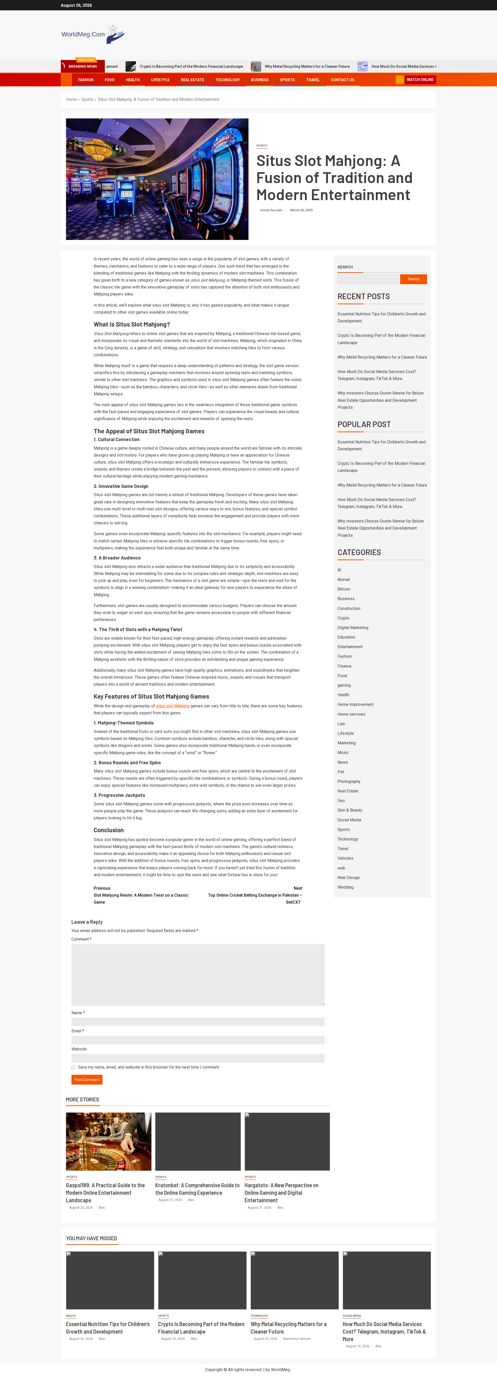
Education (346, 637)
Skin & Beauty (350, 810)
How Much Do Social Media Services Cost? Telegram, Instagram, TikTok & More (400, 66)
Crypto (343, 618)
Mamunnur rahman (297, 1339)
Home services (351, 714)
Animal (344, 579)
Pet (341, 771)
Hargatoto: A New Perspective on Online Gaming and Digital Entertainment (282, 1193)
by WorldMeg (278, 1369)
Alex (102, 1207)
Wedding (346, 887)
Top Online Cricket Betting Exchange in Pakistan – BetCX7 (255, 895)
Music (343, 752)
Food (110, 80)
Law (341, 723)
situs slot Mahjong (172, 706)
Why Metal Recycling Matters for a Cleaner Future (267, 66)
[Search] (391, 80)
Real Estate (192, 80)
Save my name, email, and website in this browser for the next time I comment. (149, 1067)
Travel (313, 80)
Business (260, 80)
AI (339, 570)
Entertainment (350, 646)
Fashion (85, 80)
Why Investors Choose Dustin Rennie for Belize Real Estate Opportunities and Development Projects (381, 400)
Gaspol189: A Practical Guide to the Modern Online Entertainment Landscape (105, 1193)
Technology (227, 80)
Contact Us (342, 80)
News (343, 762)
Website (79, 1049)
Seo (341, 800)
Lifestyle (160, 80)
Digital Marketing (353, 627)
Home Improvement (356, 704)
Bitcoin (344, 589)
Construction (349, 608)
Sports (287, 80)
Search (345, 266)
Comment (81, 939)
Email (77, 1031)
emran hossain (271, 210)
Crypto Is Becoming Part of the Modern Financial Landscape (151, 66)
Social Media (349, 820)
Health (133, 80)
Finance (345, 666)
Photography (349, 781)
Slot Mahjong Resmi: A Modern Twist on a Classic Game (141, 895)
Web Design (349, 877)
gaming (344, 685)
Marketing (347, 742)
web (341, 868)
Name (78, 1012)
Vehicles (345, 858)
